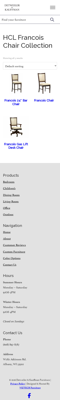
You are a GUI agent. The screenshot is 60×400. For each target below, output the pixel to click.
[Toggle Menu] (52, 7)
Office (6, 207)
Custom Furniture (14, 251)
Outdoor (8, 214)
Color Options (11, 258)
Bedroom (8, 181)
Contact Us (9, 264)
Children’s (9, 188)
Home (6, 232)
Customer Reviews (14, 244)
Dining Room (11, 194)
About (7, 238)
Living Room (11, 201)
